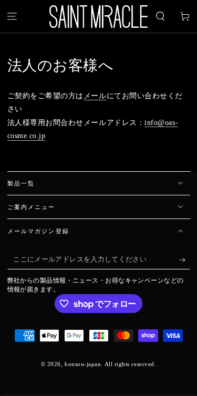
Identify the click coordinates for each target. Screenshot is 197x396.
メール (95, 96)
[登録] (184, 259)
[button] (160, 16)
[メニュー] (12, 16)
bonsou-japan (83, 364)
